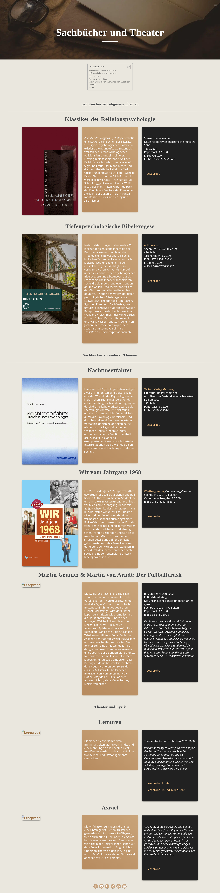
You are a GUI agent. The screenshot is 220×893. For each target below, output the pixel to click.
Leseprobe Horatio (158, 783)
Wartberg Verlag (154, 491)
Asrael (91, 87)
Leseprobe (153, 173)
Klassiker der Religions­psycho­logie (102, 70)
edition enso (152, 245)
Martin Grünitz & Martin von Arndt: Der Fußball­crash (109, 82)
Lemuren (92, 84)
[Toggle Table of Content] (127, 67)
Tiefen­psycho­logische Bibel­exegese (103, 73)
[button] (95, 886)
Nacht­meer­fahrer (95, 76)
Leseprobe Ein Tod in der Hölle (166, 790)
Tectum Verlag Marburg (159, 389)
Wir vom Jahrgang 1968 (98, 79)
